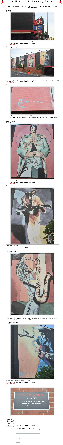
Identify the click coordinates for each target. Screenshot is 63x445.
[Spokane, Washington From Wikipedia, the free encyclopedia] (43, 80)
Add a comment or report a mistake (10, 44)
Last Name (17, 435)
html (18, 439)
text (18, 440)
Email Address (18, 430)
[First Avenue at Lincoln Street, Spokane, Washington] (35, 80)
